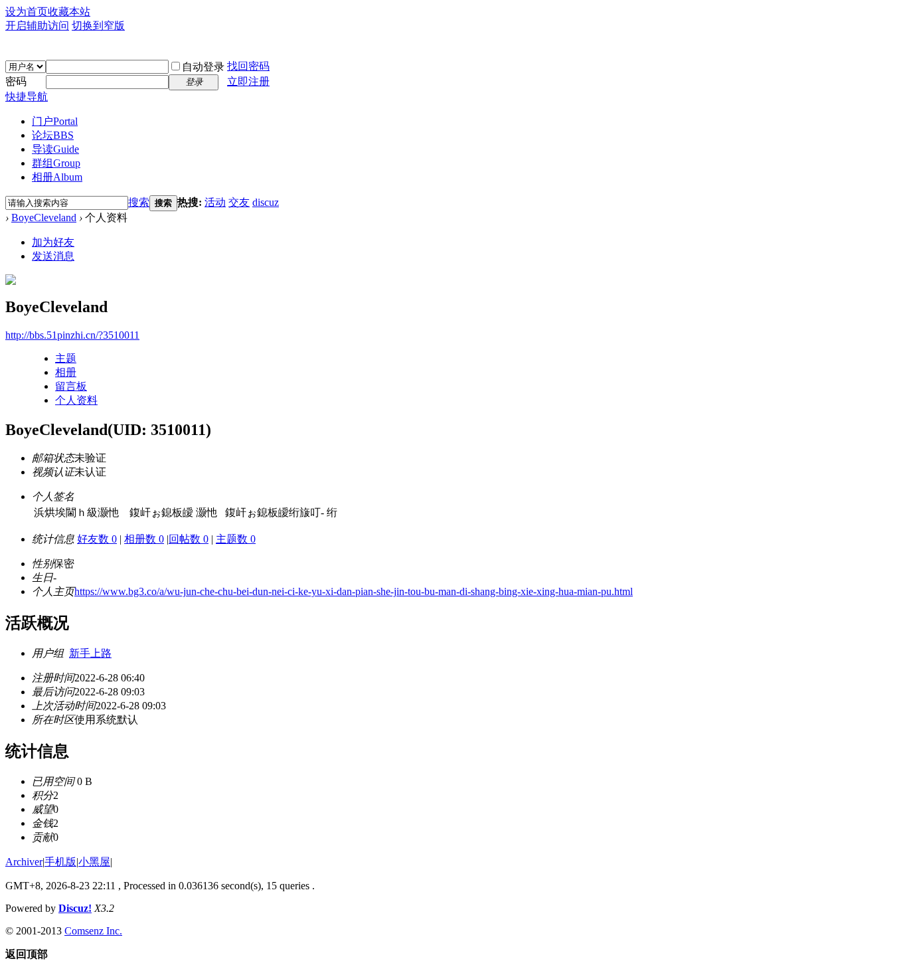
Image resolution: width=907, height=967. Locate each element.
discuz (265, 202)
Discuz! (75, 908)
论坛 (53, 135)
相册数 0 (144, 539)
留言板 (71, 386)
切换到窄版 (98, 25)
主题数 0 (236, 539)
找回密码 (248, 66)
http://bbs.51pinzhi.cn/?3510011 (72, 335)
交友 (239, 202)
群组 (56, 163)
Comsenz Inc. (93, 930)
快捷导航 (26, 96)
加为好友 (53, 242)
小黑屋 (94, 861)
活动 (215, 202)
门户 (55, 121)
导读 (55, 149)
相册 (57, 177)
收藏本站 (69, 11)
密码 (16, 81)
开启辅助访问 (37, 25)
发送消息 (53, 256)
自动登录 (203, 66)
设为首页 (26, 11)
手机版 (60, 861)
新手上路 (90, 653)
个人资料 (76, 400)
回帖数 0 (188, 539)
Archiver (23, 861)
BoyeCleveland (43, 217)
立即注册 (248, 81)
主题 (65, 358)
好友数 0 (97, 539)
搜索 (138, 202)
